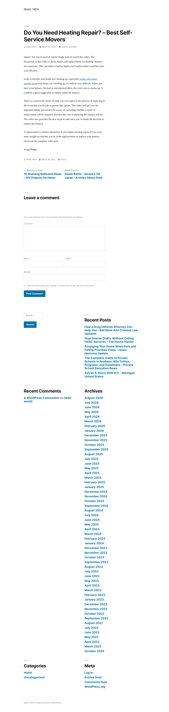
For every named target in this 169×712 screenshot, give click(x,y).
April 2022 (91, 642)
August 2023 (93, 566)
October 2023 (94, 557)
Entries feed (93, 677)
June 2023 (91, 576)
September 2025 (96, 449)
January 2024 (94, 543)
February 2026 (94, 426)
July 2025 (91, 459)
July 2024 (91, 515)
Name (27, 258)
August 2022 (93, 623)
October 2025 (94, 444)
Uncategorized (34, 677)
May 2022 (91, 637)
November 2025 (95, 440)
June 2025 (91, 463)
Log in (88, 672)
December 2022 (95, 604)
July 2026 (91, 402)
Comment (28, 224)
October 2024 (94, 501)
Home (63, 159)
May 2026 (91, 412)
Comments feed (95, 682)
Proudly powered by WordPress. (48, 703)
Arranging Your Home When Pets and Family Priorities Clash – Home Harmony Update (110, 350)
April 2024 (92, 529)
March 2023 (92, 590)
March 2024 (93, 534)
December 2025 (95, 435)
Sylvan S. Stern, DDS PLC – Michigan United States (109, 374)
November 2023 (95, 552)
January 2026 (94, 430)
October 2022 (94, 613)
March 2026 (92, 421)
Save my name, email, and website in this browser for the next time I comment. (60, 286)
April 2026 (91, 416)
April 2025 (91, 473)
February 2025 (94, 482)
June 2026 (91, 407)
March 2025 (92, 477)
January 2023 (94, 599)
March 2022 (92, 646)
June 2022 (91, 632)
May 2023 (91, 581)
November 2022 (95, 609)
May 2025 (91, 468)
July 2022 (91, 627)
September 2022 (96, 618)
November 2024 (95, 496)
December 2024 (95, 491)
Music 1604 (31, 9)
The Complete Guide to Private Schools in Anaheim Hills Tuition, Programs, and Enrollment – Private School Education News (108, 363)
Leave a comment (69, 47)
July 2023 (91, 571)
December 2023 (95, 548)
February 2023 (94, 595)
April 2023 (91, 585)
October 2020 (94, 651)
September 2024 (96, 505)
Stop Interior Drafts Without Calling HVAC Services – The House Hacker (109, 340)
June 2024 (92, 520)
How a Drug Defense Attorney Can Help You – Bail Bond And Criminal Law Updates (111, 330)
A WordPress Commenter (41, 398)
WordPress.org (94, 686)
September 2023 (96, 562)
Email (69, 258)
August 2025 (93, 454)
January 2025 (94, 487)
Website (27, 272)
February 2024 (94, 538)
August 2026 (93, 398)
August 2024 (93, 510)
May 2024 (91, 524)
